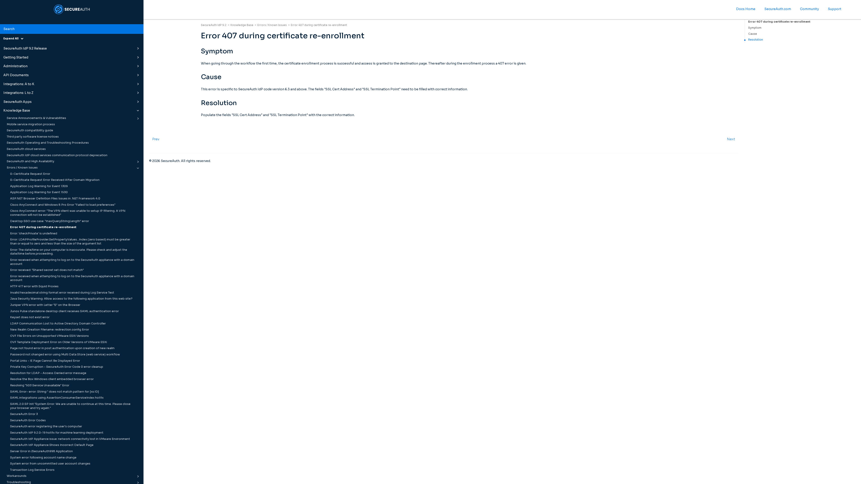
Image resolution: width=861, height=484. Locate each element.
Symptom (754, 27)
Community (809, 9)
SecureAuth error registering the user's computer (46, 426)
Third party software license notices (33, 136)
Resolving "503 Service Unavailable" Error (39, 385)
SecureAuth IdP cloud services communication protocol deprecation (57, 155)
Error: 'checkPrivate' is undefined (33, 233)
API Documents (16, 75)
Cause (752, 33)
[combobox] (72, 29)
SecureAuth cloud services (26, 149)
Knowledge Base (16, 110)
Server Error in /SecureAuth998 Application (41, 451)
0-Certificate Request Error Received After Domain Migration (55, 180)
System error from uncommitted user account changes (50, 463)
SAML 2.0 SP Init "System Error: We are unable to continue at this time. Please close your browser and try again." (70, 406)
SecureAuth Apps (17, 102)
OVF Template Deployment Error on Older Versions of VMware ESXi (58, 342)
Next (731, 139)
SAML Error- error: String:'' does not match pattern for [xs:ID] (54, 391)
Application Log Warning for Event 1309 (39, 186)
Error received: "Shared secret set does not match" (47, 270)
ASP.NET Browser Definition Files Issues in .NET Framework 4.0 (55, 198)
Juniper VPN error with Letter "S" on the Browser (45, 305)
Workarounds (16, 476)
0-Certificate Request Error (30, 174)
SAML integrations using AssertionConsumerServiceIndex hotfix (57, 398)
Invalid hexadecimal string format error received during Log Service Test (62, 292)
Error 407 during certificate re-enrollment (43, 227)
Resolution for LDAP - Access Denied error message (48, 373)
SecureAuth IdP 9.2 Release (25, 48)
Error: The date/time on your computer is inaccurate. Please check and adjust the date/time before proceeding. (68, 252)
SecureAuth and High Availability (30, 161)
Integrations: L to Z (18, 93)
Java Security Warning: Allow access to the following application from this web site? (71, 298)
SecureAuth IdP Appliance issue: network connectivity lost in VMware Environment (70, 439)
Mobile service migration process (31, 124)
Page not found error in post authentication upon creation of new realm (62, 348)
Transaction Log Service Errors (32, 470)
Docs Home (745, 9)
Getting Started (15, 57)
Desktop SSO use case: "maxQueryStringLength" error (49, 221)
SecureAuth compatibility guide (30, 130)
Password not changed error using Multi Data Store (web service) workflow (65, 354)
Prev (155, 139)
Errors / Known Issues (22, 167)
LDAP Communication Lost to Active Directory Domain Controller (58, 323)
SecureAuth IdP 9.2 (213, 25)
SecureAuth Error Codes (28, 420)
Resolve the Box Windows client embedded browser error (52, 379)
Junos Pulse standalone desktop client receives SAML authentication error (64, 311)
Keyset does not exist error (30, 317)
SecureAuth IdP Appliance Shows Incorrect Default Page (51, 445)
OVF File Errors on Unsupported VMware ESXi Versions (49, 336)
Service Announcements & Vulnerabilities (36, 118)
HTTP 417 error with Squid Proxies (34, 286)
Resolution (755, 39)
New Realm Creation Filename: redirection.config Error (49, 329)
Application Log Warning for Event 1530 (39, 192)
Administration (15, 66)
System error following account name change (43, 457)
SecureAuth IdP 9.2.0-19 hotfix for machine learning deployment (56, 432)
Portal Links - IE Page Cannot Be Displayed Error (45, 361)
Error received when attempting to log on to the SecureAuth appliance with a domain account (72, 262)
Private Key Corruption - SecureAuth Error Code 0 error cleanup (56, 367)
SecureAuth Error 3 (24, 414)
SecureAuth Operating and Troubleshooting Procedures (48, 143)
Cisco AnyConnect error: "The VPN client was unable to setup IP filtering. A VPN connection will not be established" (67, 213)
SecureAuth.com (777, 9)
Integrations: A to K (18, 84)
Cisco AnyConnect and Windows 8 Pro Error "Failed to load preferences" (62, 205)
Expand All (12, 38)
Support (834, 9)
